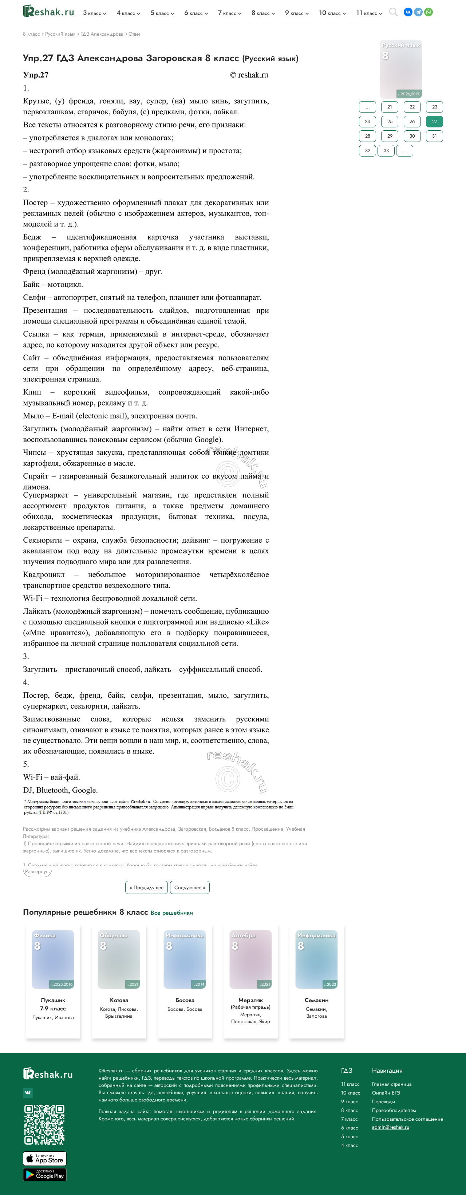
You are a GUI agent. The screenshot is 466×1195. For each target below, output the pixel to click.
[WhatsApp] (428, 12)
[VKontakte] (408, 12)
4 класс (349, 1145)
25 (389, 121)
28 (367, 135)
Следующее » (189, 887)
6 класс (349, 1127)
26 (412, 121)
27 (434, 121)
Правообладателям (394, 1110)
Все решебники (172, 912)
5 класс (349, 1136)
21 (389, 106)
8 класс (349, 1110)
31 (434, 135)
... (368, 106)
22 (412, 106)
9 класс (349, 1101)
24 (367, 121)
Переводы (383, 1101)
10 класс (350, 1092)
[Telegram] (418, 12)
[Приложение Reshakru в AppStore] (45, 1164)
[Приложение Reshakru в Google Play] (45, 1179)
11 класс (350, 1084)
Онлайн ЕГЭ (386, 1092)
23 (434, 106)
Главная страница (392, 1084)
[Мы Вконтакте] (28, 1093)
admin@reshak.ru (390, 1127)
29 (389, 135)
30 (412, 135)
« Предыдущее (146, 887)
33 (386, 150)
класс (92, 13)
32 (367, 150)
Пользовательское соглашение (407, 1119)
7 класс (349, 1119)
